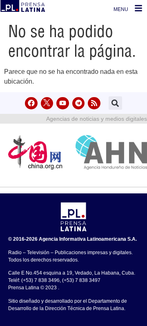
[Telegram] (78, 103)
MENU (121, 9)
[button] (115, 103)
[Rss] (94, 103)
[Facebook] (31, 103)
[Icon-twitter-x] (47, 103)
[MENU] (138, 8)
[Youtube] (62, 103)
